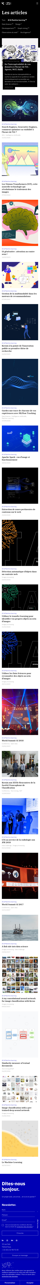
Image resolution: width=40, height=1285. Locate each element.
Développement (8, 28)
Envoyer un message (20, 1255)
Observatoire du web (10, 32)
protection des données (24, 1227)
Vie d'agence (25, 32)
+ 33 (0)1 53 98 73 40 (10, 1250)
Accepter (30, 1283)
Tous (3, 20)
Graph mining (23, 28)
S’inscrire (20, 1233)
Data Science (7, 24)
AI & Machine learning (17, 20)
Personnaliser (10, 1283)
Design (18, 24)
